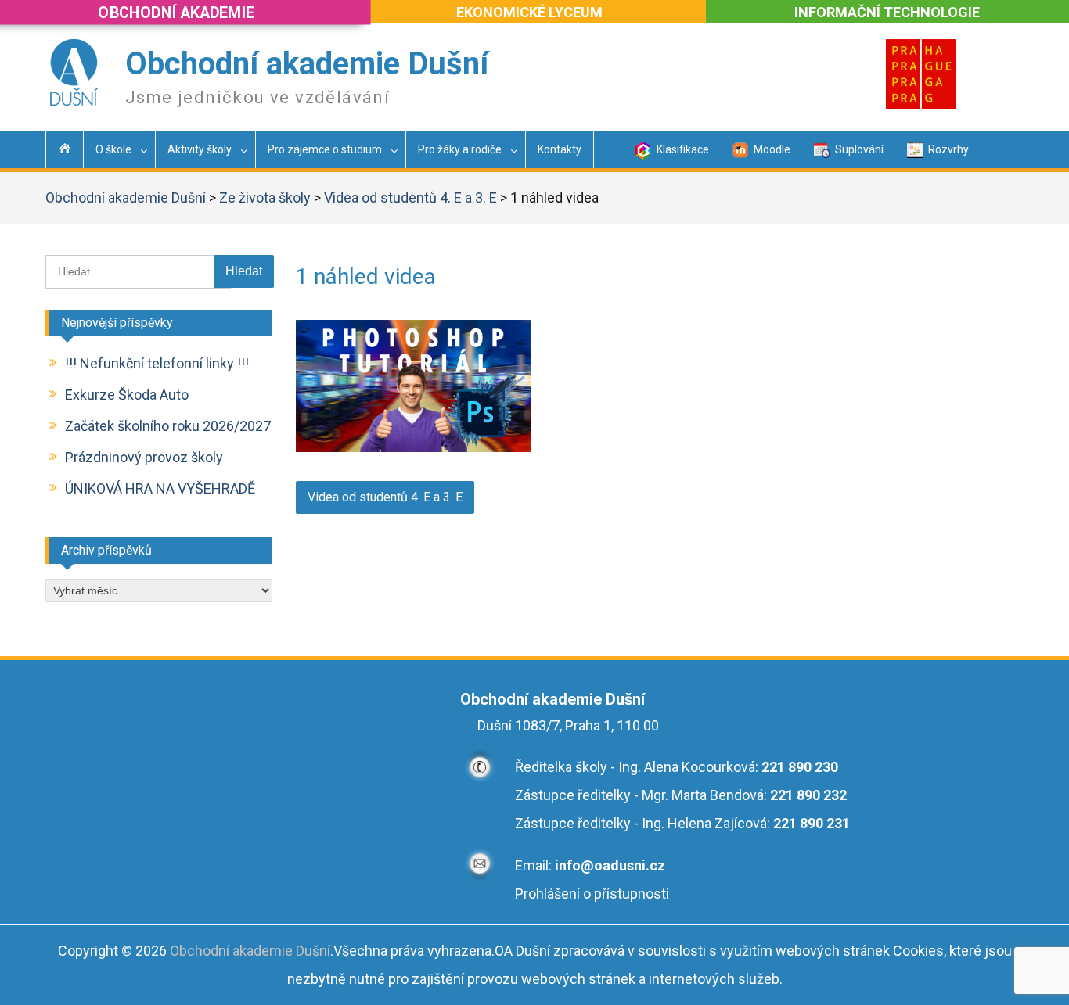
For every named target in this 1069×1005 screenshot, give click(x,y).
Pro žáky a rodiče (460, 149)
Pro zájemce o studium (325, 149)
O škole (113, 149)
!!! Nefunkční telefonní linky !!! (157, 363)
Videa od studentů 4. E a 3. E (410, 197)
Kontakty (559, 149)
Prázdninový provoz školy (144, 457)
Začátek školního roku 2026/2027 (168, 426)
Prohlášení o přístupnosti (592, 893)
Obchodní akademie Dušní (306, 63)
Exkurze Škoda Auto (127, 394)
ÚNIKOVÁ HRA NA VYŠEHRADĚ (160, 488)
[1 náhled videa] (413, 447)
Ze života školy (265, 197)
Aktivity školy (199, 149)
